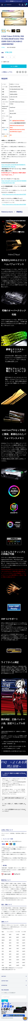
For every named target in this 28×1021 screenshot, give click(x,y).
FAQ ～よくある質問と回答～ (14, 764)
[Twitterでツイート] (23, 72)
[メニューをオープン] (2, 4)
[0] (25, 5)
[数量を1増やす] (14, 57)
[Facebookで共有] (17, 72)
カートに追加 (14, 66)
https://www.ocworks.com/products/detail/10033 (14, 194)
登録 (5, 1001)
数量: (2, 57)
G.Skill (3, 47)
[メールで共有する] (26, 72)
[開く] (19, 4)
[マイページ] (22, 4)
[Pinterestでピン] (20, 72)
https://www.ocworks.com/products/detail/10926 (14, 204)
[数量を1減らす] (6, 57)
